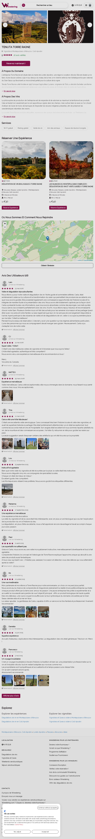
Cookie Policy (19, 824)
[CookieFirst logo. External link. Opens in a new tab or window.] (5, 811)
